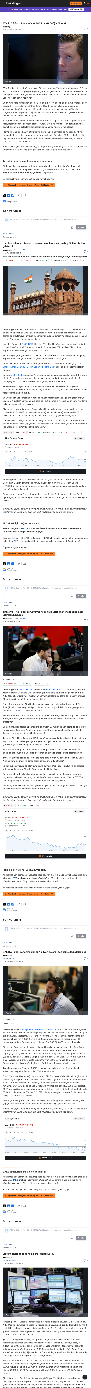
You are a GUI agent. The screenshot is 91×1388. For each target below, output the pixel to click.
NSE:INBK (28, 344)
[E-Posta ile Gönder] (24, 195)
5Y (26, 452)
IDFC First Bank (31, 367)
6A (18, 452)
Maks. (31, 452)
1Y (22, 452)
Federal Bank (48, 367)
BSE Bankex (19, 375)
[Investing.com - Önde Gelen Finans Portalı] (14, 3)
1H (10, 452)
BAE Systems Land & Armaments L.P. (38, 1029)
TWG (14, 710)
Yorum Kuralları (8, 233)
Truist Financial (27, 689)
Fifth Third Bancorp (55, 689)
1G (6, 452)
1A (14, 452)
